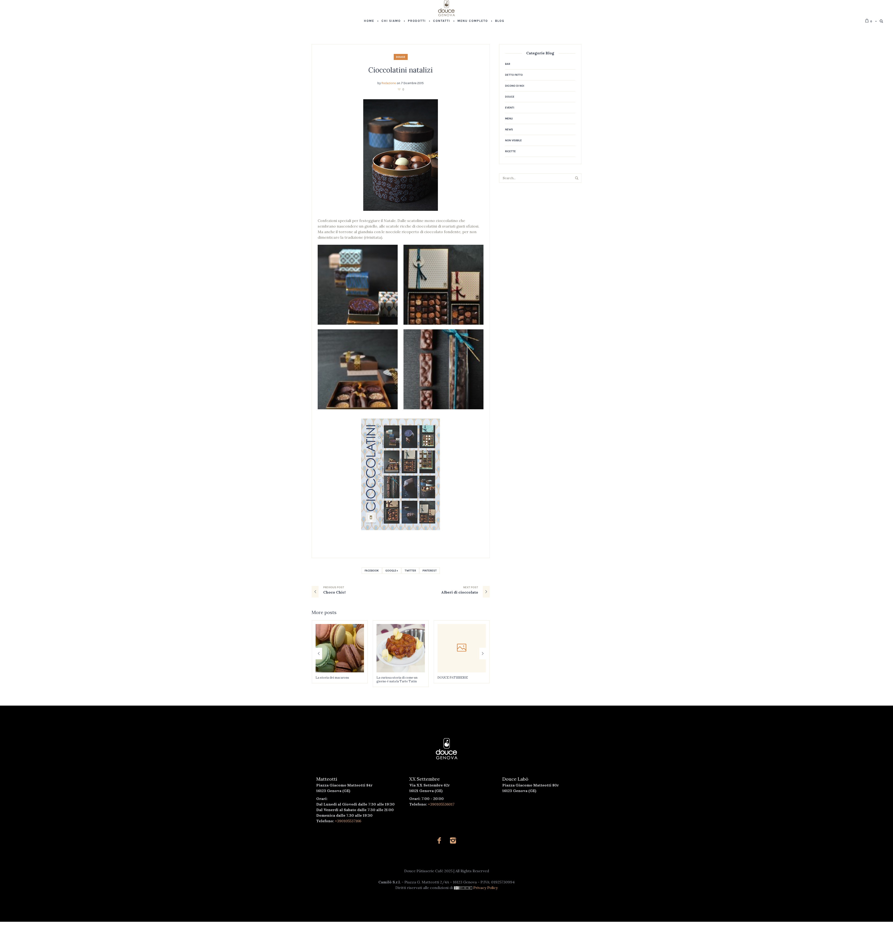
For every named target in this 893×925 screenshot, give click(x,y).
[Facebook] (439, 841)
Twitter (410, 570)
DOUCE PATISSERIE (392, 678)
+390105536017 (441, 804)
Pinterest (430, 570)
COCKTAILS (446, 678)
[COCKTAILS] (461, 648)
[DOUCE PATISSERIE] (401, 648)
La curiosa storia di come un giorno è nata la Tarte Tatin (336, 679)
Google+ (391, 570)
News (509, 129)
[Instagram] (453, 841)
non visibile (513, 140)
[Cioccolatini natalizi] (400, 154)
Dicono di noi (514, 85)
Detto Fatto (514, 74)
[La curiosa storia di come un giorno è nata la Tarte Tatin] (340, 648)
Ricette (510, 151)
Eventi (509, 107)
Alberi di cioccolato (459, 592)
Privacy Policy (485, 887)
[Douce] (446, 749)
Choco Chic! (334, 592)
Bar (507, 64)
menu (509, 118)
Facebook (372, 570)
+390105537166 (348, 821)
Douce (400, 57)
